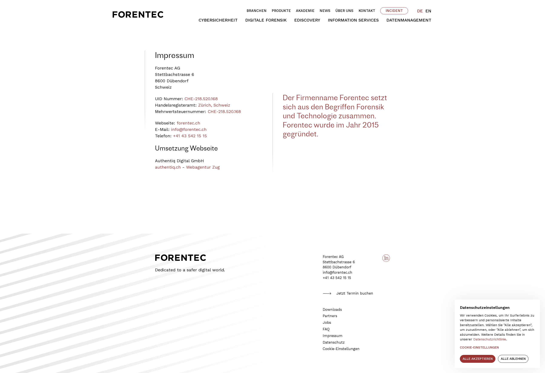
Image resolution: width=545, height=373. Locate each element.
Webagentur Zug (203, 167)
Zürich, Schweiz (214, 105)
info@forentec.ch (189, 129)
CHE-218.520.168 (201, 98)
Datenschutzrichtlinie (489, 339)
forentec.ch (188, 123)
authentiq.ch (168, 167)
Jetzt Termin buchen (354, 293)
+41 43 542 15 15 (190, 135)
